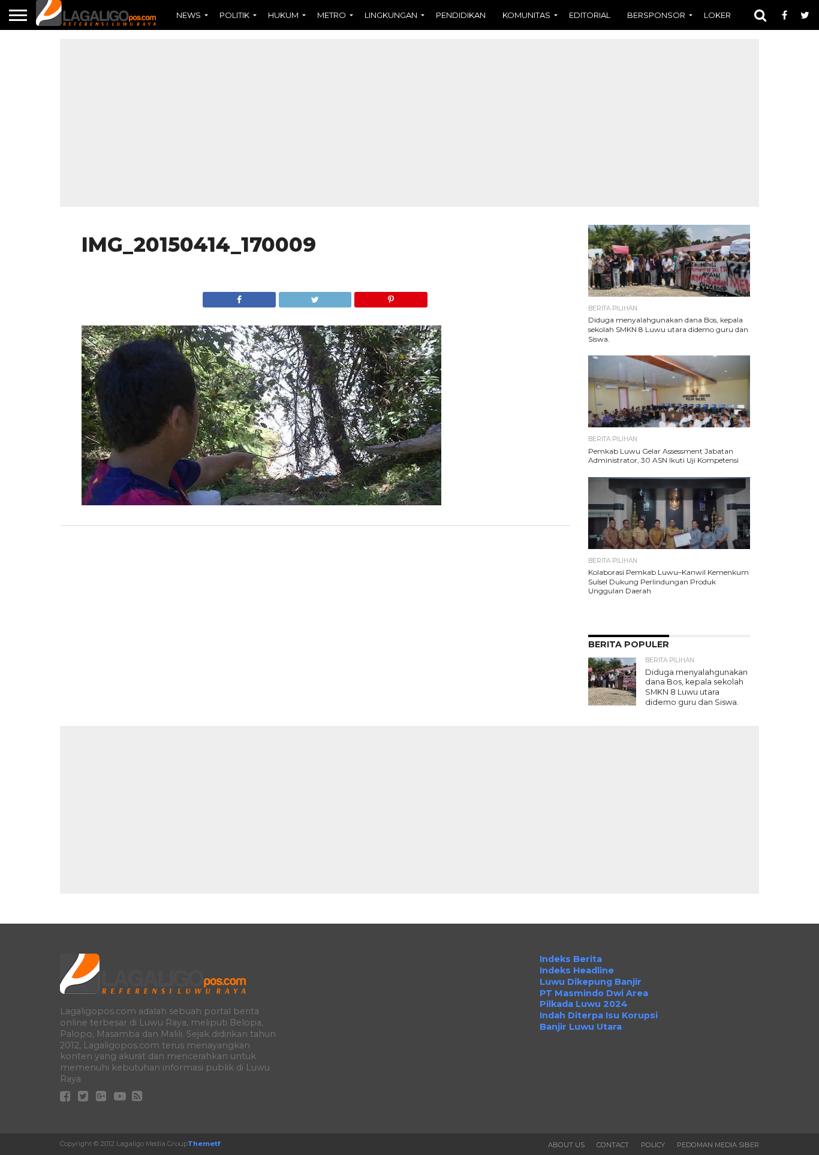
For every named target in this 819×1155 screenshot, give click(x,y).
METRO (331, 15)
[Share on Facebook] (239, 296)
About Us (566, 1145)
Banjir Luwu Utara (581, 1026)
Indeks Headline (577, 970)
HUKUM (283, 15)
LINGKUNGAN (391, 15)
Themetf (204, 1143)
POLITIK (234, 15)
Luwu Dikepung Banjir (591, 981)
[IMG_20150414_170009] (261, 502)
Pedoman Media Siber (718, 1145)
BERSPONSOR (656, 15)
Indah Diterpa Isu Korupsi (599, 1015)
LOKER (717, 15)
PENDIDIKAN (461, 15)
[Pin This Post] (390, 296)
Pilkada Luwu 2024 (584, 1004)
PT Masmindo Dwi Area (594, 993)
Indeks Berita (571, 959)
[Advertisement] (409, 123)
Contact (613, 1145)
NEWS (188, 15)
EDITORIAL (589, 15)
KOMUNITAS (526, 15)
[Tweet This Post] (314, 296)
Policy (653, 1145)
